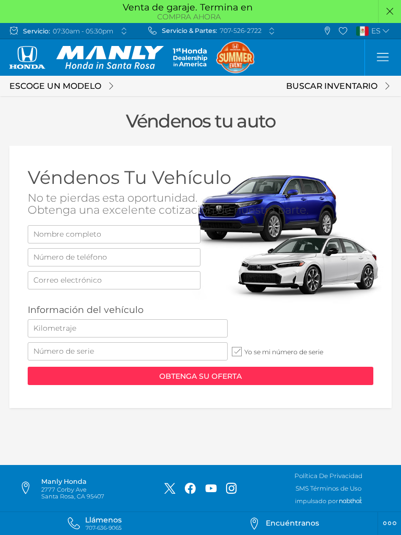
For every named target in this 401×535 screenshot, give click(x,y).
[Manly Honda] (86, 57)
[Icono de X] (169, 488)
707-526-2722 (241, 30)
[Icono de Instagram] (231, 488)
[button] (390, 12)
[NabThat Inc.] (350, 501)
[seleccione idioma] (386, 30)
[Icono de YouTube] (211, 488)
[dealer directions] (29, 488)
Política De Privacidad (328, 476)
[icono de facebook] (190, 488)
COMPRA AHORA (189, 16)
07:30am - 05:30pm (83, 31)
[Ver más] (123, 30)
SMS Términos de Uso (328, 488)
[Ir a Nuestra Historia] (190, 57)
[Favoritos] (343, 31)
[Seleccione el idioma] (382, 57)
